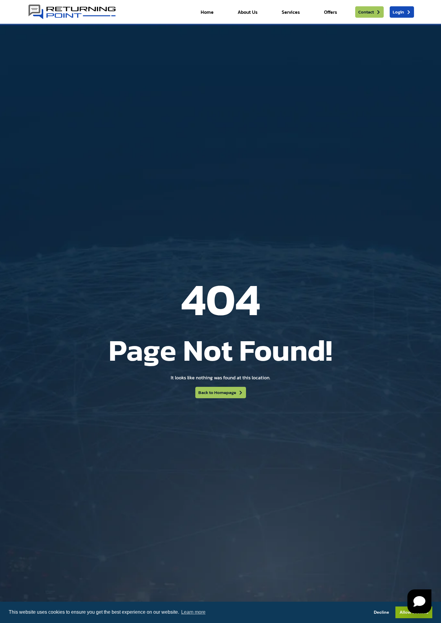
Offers (330, 12)
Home (207, 12)
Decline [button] (381, 612)
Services (291, 12)
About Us (248, 12)
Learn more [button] (193, 612)
